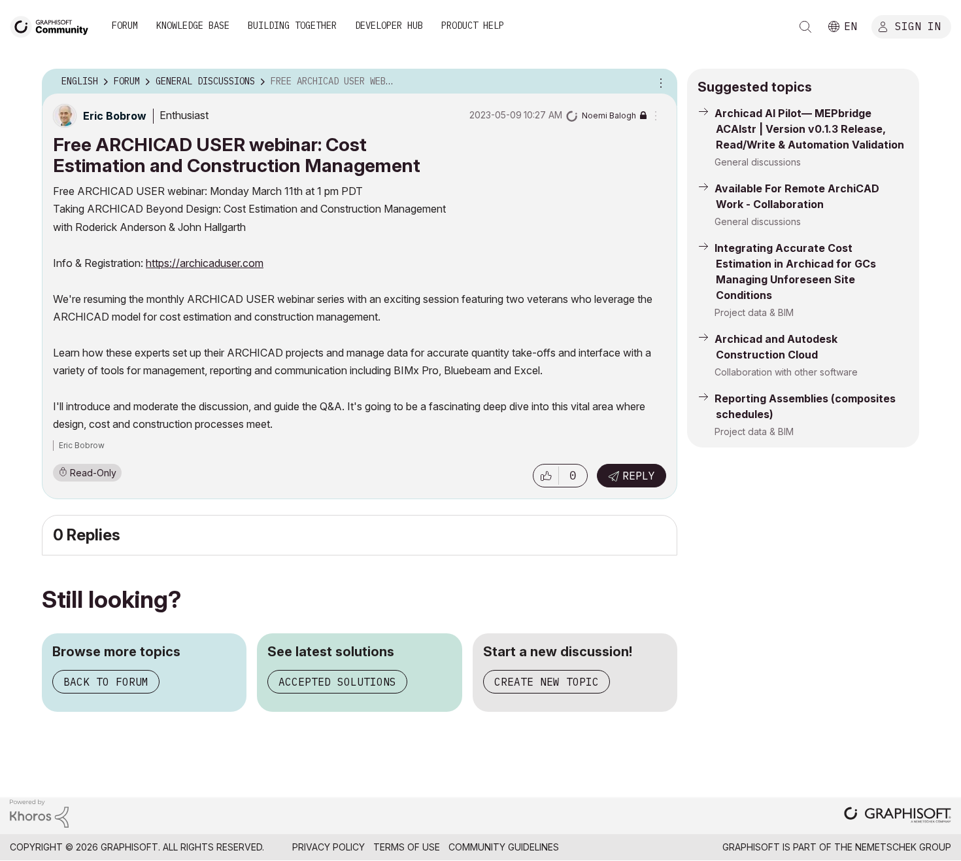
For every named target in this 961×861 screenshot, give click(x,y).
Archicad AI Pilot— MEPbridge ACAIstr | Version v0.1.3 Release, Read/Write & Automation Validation (809, 129)
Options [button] (658, 82)
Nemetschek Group (903, 846)
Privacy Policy (328, 846)
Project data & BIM (754, 312)
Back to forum (105, 681)
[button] (545, 476)
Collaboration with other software (786, 372)
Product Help (472, 25)
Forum (125, 25)
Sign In (918, 25)
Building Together (292, 25)
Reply (638, 475)
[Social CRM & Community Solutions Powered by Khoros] (39, 812)
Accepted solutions (337, 681)
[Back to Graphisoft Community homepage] (53, 25)
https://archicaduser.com (204, 263)
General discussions (758, 161)
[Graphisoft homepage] (897, 816)
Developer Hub (389, 25)
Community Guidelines (503, 846)
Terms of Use (406, 846)
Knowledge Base (192, 25)
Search (805, 26)
